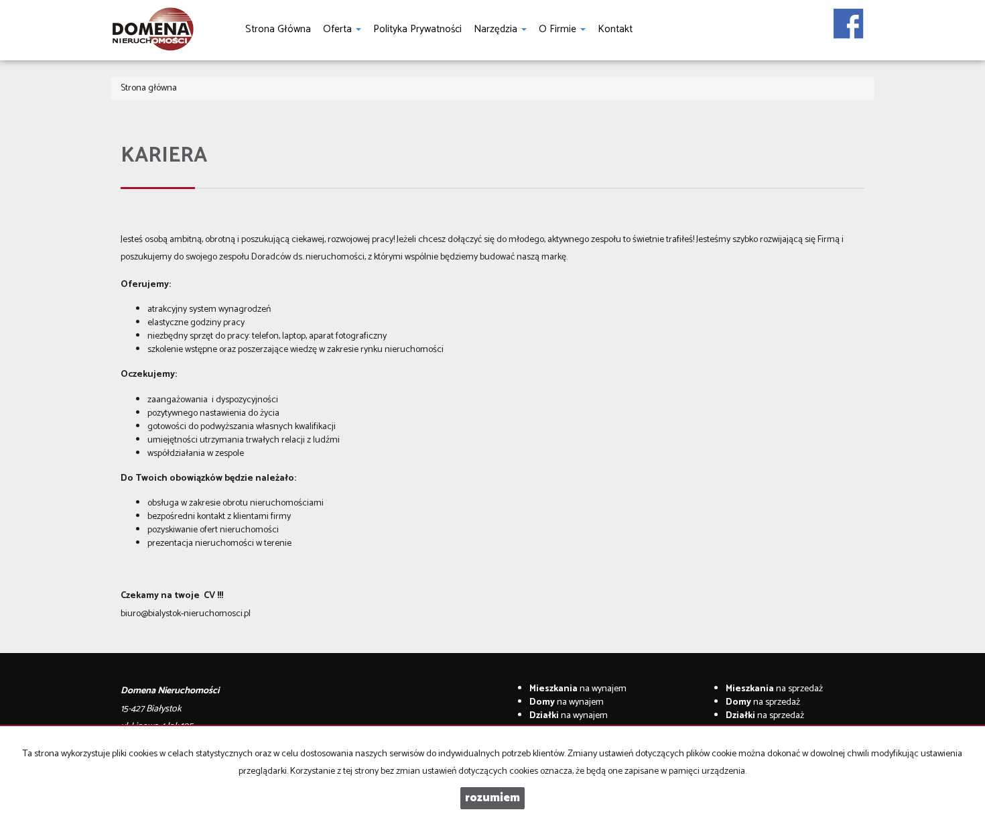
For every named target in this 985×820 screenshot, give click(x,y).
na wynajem (578, 689)
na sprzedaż (774, 689)
